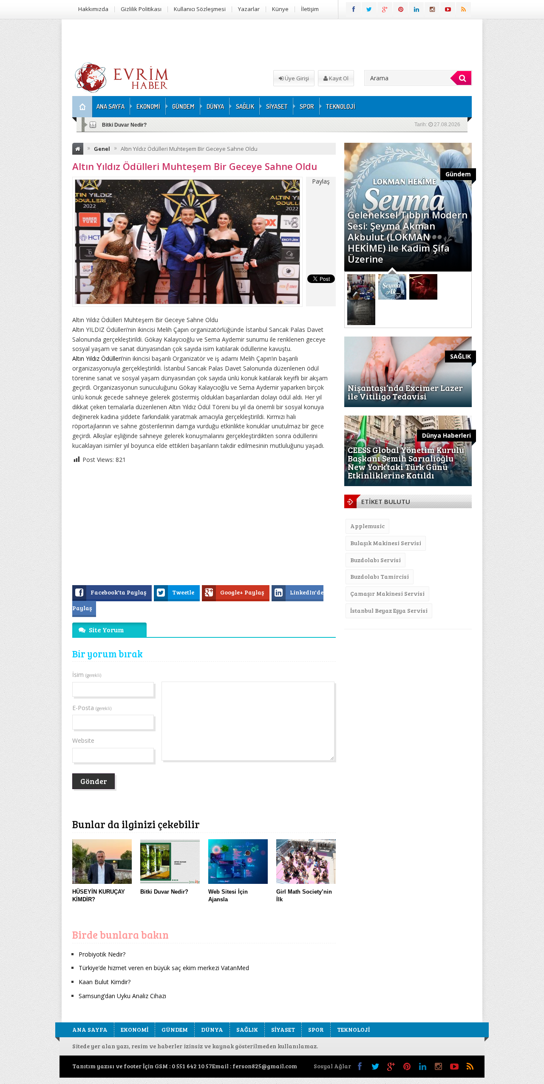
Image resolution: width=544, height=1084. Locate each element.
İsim (86, 675)
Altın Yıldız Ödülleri (97, 358)
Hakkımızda (93, 9)
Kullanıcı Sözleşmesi (200, 9)
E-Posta (91, 708)
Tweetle (184, 592)
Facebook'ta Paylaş (119, 592)
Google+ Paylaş (242, 592)
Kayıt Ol (338, 78)
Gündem (458, 174)
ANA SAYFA (110, 106)
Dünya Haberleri (446, 435)
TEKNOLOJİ (340, 106)
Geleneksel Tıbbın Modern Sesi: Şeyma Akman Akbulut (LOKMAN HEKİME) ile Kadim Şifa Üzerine (408, 236)
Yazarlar (249, 9)
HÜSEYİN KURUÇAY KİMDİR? (138, 125)
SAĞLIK (245, 106)
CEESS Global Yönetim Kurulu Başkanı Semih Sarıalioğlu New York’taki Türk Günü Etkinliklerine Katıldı (406, 462)
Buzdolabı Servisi (375, 560)
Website (83, 740)
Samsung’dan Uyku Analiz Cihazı (122, 996)
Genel (102, 149)
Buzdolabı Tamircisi (379, 576)
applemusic (367, 526)
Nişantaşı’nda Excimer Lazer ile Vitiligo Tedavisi (405, 392)
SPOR (307, 106)
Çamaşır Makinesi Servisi (387, 593)
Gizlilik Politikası (141, 9)
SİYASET (277, 106)
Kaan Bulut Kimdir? (104, 982)
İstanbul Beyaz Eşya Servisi (389, 610)
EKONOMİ (148, 106)
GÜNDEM (183, 106)
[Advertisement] (513, 147)
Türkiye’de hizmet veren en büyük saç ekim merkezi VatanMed (164, 968)
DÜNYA (215, 106)
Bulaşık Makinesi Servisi (385, 543)
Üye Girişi (296, 78)
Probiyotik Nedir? (102, 954)
